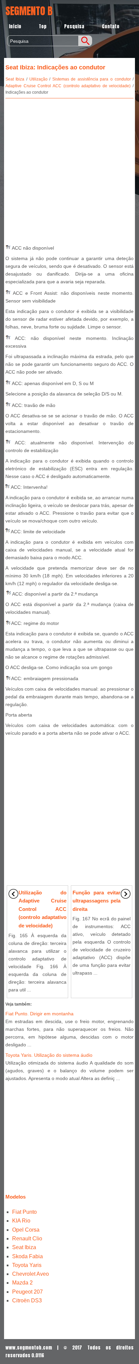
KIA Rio (21, 1221)
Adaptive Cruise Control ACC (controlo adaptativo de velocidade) (68, 86)
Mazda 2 (22, 1283)
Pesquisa (74, 26)
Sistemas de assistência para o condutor (91, 79)
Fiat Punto (24, 1212)
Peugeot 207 (27, 1292)
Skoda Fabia (27, 1256)
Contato (110, 26)
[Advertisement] (69, 169)
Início (15, 26)
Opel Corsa (25, 1230)
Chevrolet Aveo (30, 1274)
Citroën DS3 (27, 1300)
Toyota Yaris (26, 1265)
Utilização (38, 79)
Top (43, 26)
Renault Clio (27, 1238)
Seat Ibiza (15, 79)
